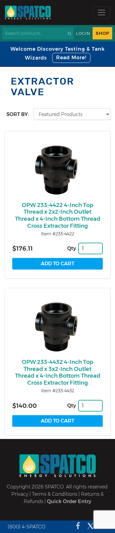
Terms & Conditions (54, 494)
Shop (102, 33)
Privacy (19, 494)
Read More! (71, 57)
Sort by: (17, 114)
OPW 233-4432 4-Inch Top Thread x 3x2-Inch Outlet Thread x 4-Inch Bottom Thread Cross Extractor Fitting (57, 372)
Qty (71, 248)
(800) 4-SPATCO (26, 527)
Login (83, 33)
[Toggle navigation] (101, 12)
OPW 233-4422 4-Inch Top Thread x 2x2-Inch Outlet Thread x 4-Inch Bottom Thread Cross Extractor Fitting (57, 215)
